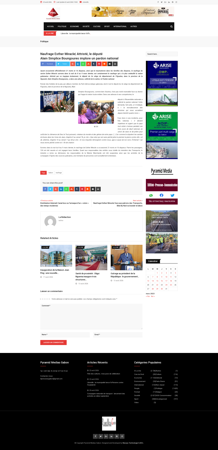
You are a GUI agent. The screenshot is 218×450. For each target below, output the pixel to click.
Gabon (50, 173)
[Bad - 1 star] (41, 299)
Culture (96, 26)
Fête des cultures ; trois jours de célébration (103, 374)
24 (166, 285)
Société (86, 26)
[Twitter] (50, 189)
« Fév (148, 296)
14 (153, 281)
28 (153, 289)
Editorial (159, 378)
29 (157, 289)
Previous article (47, 201)
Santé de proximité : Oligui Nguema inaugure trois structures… (87, 276)
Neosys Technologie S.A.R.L (133, 443)
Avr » (153, 296)
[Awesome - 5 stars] (49, 299)
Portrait (137, 392)
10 (166, 277)
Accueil (50, 26)
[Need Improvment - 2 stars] (43, 299)
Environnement (139, 381)
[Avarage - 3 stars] (45, 299)
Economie (74, 26)
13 (148, 281)
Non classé (160, 385)
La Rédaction (65, 217)
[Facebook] (45, 189)
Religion (159, 392)
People (136, 388)
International (120, 26)
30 (162, 289)
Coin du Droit (139, 374)
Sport (107, 26)
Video (136, 402)
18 (171, 281)
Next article (137, 201)
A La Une (137, 371)
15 (157, 281)
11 (171, 277)
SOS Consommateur (163, 395)
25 (171, 285)
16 (162, 281)
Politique (62, 26)
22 (157, 285)
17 (166, 281)
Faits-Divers (160, 381)
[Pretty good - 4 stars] (47, 299)
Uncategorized (161, 399)
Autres (133, 26)
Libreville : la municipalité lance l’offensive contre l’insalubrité (85, 33)
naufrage (59, 173)
